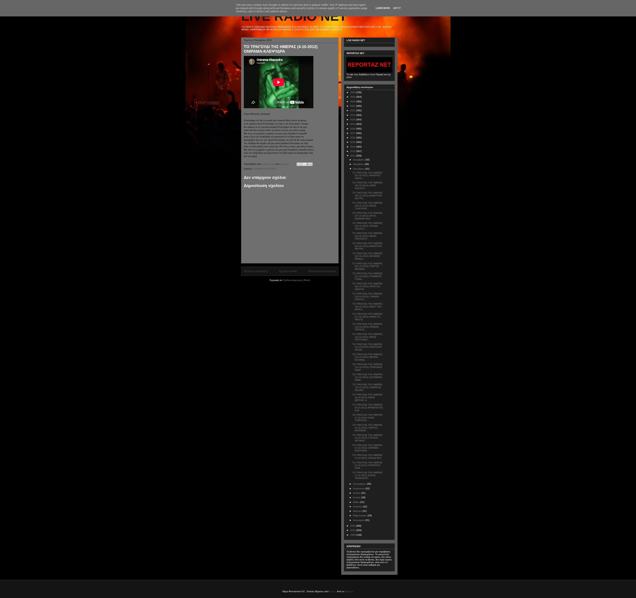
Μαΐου (356, 502)
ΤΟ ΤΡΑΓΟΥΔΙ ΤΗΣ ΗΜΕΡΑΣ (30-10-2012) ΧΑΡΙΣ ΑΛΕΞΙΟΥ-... (367, 185)
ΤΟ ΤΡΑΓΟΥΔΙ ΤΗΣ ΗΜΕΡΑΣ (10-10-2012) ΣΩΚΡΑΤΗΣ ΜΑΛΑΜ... (367, 387)
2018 (353, 128)
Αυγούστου (359, 488)
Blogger (349, 591)
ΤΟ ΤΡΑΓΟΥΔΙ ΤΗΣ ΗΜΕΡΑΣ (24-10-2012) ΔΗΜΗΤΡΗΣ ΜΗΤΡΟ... (367, 246)
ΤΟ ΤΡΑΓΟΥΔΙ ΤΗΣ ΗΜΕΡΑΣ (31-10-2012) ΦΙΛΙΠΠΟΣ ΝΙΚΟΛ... (367, 175)
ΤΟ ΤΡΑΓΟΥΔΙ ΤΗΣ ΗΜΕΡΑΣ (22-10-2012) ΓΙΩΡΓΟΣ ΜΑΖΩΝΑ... (367, 266)
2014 (353, 146)
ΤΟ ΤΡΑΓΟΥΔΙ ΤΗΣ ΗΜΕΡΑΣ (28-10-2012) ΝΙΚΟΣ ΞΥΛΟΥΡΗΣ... (367, 206)
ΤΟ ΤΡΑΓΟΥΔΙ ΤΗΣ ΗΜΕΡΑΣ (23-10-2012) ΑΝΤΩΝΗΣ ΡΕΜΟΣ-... (367, 256)
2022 (353, 110)
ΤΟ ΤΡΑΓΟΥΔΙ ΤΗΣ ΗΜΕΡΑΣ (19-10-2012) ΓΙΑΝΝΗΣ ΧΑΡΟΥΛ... (367, 296)
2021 (353, 115)
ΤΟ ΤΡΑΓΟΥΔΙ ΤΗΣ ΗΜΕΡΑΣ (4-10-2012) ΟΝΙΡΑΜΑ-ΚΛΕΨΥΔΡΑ (367, 448)
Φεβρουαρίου (360, 515)
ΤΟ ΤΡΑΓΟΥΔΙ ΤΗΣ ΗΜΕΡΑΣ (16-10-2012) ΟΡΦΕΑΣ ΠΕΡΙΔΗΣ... (367, 327)
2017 (353, 133)
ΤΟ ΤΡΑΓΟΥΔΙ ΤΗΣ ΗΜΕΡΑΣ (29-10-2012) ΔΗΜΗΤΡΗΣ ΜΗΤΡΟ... (367, 195)
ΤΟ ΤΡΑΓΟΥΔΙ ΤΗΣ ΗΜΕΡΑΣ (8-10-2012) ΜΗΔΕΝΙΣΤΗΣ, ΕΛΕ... (368, 407)
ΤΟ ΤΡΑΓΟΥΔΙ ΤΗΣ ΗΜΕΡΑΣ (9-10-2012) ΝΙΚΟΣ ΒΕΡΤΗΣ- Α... (367, 397)
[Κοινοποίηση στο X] (304, 164)
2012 (353, 155)
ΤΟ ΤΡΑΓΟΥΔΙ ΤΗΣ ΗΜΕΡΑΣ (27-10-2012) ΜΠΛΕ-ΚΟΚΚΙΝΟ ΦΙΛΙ (367, 216)
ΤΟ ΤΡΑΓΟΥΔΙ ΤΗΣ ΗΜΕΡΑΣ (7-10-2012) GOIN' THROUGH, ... (367, 418)
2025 (353, 96)
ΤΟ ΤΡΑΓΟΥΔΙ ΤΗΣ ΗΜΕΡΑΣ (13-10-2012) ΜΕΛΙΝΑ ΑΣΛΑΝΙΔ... (367, 357)
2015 (353, 142)
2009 (353, 535)
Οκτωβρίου (359, 168)
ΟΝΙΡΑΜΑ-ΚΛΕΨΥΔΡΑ (264, 168)
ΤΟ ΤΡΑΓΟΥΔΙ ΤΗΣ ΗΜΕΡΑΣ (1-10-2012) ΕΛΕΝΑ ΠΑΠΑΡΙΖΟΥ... (367, 475)
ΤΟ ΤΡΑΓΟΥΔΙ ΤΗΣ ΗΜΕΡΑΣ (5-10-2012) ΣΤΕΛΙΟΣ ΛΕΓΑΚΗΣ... (367, 438)
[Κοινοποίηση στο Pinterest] (311, 164)
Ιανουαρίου (359, 520)
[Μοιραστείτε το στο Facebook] (307, 164)
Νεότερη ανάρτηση (255, 271)
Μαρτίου (357, 511)
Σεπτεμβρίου (360, 483)
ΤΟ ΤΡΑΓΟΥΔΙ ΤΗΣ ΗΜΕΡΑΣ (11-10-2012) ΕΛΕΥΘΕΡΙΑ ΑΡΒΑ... (367, 377)
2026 (353, 92)
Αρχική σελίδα (288, 271)
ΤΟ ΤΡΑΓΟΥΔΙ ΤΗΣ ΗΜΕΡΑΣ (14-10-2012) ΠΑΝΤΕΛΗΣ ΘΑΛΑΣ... (367, 347)
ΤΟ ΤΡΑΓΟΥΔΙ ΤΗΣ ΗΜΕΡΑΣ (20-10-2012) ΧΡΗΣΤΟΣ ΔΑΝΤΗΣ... (367, 286)
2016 (353, 137)
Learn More (383, 8)
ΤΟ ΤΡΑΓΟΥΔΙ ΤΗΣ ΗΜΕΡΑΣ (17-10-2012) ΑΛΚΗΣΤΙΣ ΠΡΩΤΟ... (367, 317)
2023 (353, 106)
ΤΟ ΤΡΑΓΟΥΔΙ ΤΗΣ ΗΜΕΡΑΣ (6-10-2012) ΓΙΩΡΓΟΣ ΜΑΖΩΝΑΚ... (367, 428)
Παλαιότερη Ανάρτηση (322, 271)
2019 (353, 124)
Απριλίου (358, 506)
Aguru (332, 591)
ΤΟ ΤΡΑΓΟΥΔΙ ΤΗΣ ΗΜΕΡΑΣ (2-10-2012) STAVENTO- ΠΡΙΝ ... (367, 465)
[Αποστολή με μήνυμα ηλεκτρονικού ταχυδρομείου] (298, 164)
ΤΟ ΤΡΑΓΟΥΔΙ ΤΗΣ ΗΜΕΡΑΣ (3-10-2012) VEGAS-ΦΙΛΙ (367, 456)
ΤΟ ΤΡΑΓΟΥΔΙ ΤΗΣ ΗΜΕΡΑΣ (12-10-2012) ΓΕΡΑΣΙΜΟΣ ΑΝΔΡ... (367, 367)
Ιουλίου (357, 493)
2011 (353, 525)
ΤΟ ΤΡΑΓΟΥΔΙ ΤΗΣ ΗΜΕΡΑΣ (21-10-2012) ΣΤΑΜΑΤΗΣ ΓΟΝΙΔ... (367, 276)
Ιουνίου (357, 497)
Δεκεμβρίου (359, 159)
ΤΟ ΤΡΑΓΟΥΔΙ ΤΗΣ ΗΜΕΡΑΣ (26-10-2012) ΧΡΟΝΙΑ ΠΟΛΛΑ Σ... (367, 226)
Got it (397, 8)
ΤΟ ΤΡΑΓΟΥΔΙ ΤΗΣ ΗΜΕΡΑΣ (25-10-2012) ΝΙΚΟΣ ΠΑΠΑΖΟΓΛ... (367, 236)
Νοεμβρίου (359, 164)
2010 (353, 530)
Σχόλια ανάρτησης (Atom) (296, 280)
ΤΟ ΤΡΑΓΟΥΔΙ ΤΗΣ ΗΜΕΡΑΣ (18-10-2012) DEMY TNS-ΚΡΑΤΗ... (367, 306)
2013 (353, 151)
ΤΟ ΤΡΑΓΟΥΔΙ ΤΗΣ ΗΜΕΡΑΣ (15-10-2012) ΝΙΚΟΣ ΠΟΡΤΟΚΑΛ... (367, 337)
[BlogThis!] (301, 164)
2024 (353, 101)
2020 (353, 119)
